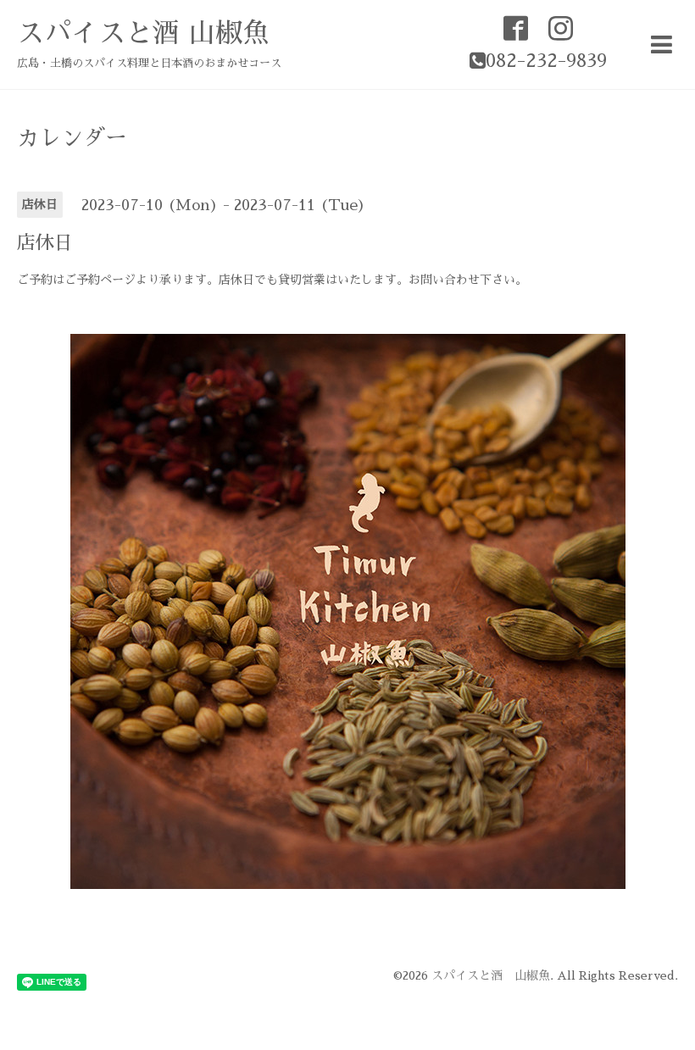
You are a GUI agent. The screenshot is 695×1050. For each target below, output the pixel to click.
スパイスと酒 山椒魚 (143, 33)
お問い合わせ (444, 280)
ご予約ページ (100, 280)
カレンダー (72, 138)
